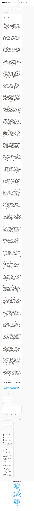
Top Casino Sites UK (17, 491)
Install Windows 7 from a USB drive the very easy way (9, 435)
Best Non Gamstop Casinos (17, 482)
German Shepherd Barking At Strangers (9, 386)
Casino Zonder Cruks (17, 488)
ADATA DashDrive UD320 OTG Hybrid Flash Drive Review (7, 469)
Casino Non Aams (17, 490)
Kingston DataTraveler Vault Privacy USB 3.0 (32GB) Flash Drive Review (7, 462)
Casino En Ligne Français (17, 502)
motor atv (4, 458)
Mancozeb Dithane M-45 (6, 385)
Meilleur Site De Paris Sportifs (17, 498)
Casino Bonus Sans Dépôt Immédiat (17, 499)
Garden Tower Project (28, 0)
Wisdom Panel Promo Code (6, 0)
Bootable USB (8, 9)
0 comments (7, 12)
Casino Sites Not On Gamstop (17, 485)
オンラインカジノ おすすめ (17, 489)
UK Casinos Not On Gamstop (17, 493)
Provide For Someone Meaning (15, 385)
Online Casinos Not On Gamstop (17, 489)
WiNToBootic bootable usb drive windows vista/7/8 (7, 450)
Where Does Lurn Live (6, 384)
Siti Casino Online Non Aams (17, 495)
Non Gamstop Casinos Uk (17, 487)
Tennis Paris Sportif (17, 497)
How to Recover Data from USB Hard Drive (7, 453)
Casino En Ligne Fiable (17, 505)
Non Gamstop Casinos (17, 483)
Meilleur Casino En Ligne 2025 (17, 492)
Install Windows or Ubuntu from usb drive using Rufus (8, 443)
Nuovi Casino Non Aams (17, 501)
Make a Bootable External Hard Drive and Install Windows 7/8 (8, 440)
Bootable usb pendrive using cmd (8, 437)
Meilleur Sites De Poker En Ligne (17, 504)
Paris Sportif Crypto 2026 (17, 498)
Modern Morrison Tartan (22, 0)
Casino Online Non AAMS (17, 504)
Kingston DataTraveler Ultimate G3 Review (7, 465)
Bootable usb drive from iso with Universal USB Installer (7, 459)
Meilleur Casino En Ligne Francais (17, 497)
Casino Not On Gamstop (17, 484)
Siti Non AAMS (17, 503)
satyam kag (4, 474)
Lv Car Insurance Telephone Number (14, 0)
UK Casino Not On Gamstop (17, 491)
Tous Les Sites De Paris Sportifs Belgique (17, 496)
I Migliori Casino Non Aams (17, 494)
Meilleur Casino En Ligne (17, 500)
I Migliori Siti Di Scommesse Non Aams (17, 482)
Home (4, 9)
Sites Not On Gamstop (17, 490)
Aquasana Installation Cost (14, 384)
